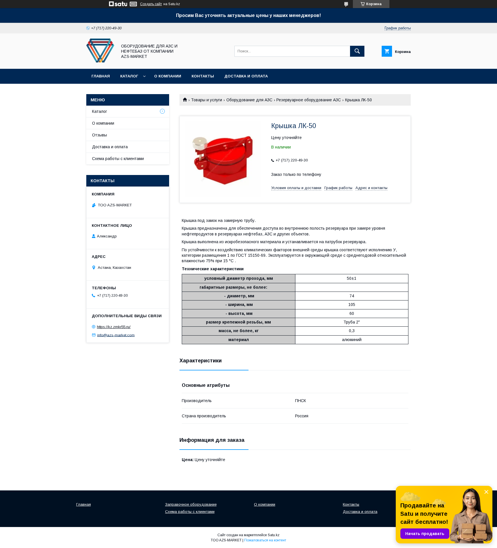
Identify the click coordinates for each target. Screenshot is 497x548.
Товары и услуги (206, 100)
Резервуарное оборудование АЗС (308, 100)
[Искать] (357, 51)
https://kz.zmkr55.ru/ (114, 327)
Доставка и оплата (246, 76)
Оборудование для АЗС (249, 100)
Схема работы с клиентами (118, 158)
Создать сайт (151, 4)
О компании (167, 76)
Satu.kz (274, 535)
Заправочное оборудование (191, 504)
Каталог (129, 76)
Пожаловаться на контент (265, 540)
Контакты (203, 76)
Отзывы (99, 135)
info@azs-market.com (116, 335)
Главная (100, 76)
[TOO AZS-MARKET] (100, 61)
